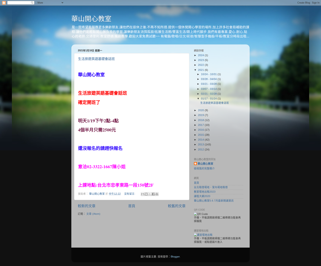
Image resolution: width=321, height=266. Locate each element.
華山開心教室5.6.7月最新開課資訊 (214, 200)
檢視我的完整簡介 (204, 168)
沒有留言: (130, 193)
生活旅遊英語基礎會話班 (96, 59)
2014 (201, 139)
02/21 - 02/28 (209, 93)
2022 (201, 65)
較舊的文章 (177, 206)
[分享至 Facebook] (153, 194)
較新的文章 (86, 206)
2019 (201, 115)
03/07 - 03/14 (209, 89)
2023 (201, 60)
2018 (201, 120)
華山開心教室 (91, 19)
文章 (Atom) (93, 213)
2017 (201, 125)
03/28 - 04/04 (209, 79)
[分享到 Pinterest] (157, 194)
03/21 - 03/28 (209, 84)
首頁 (131, 206)
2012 (201, 149)
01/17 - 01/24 (209, 98)
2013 (201, 144)
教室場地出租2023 (204, 191)
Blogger (175, 256)
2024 (201, 55)
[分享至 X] (150, 194)
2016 (201, 129)
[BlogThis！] (146, 194)
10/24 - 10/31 (209, 74)
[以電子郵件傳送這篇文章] (143, 194)
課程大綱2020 (202, 196)
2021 (201, 70)
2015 (201, 134)
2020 (201, 110)
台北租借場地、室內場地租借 (211, 187)
